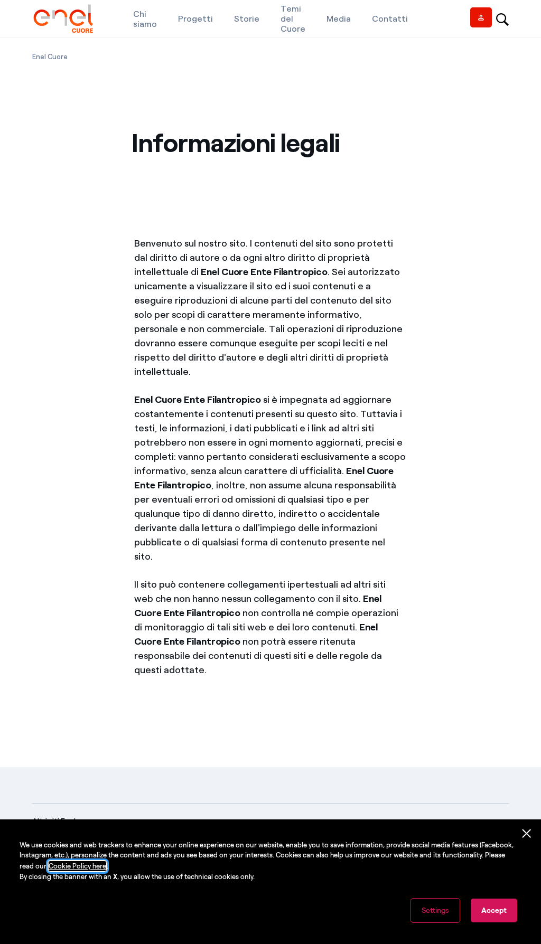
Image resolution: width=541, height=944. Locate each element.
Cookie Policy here (77, 866)
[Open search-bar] (502, 18)
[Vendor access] (481, 17)
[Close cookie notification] (526, 833)
